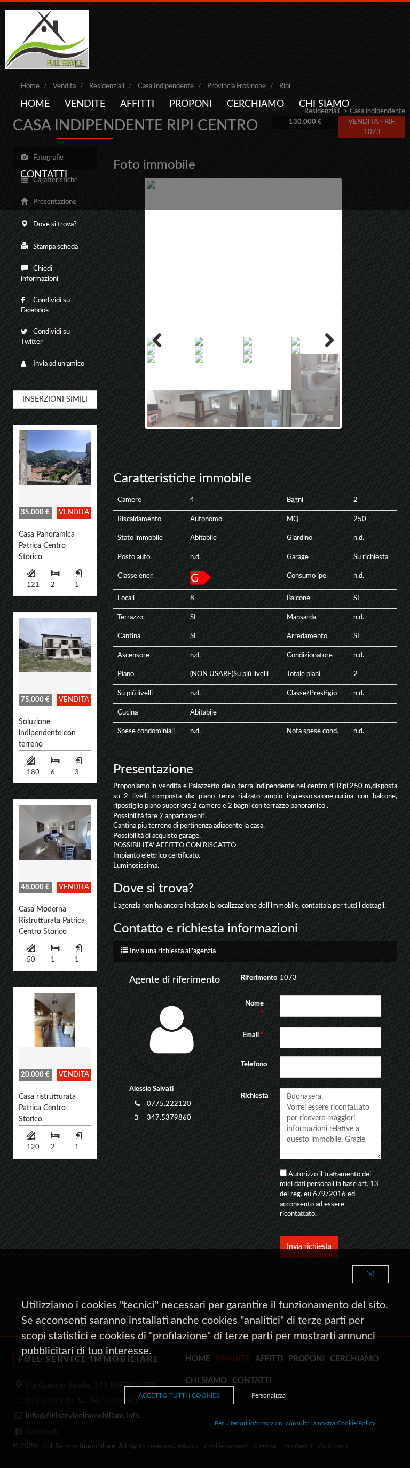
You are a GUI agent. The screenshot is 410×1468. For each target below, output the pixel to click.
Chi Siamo (324, 104)
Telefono (254, 1064)
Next (323, 340)
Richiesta (255, 1101)
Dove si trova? (54, 224)
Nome (254, 1008)
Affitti (137, 104)
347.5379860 (169, 1117)
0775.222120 (169, 1104)
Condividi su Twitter (45, 337)
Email (253, 1035)
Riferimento (256, 978)
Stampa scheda (54, 247)
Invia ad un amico (57, 363)
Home (35, 104)
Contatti (43, 174)
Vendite (85, 104)
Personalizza (268, 1395)
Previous (163, 340)
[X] (370, 1274)
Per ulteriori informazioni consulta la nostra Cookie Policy (295, 1423)
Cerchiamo (255, 104)
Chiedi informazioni (39, 273)
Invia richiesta (309, 1247)
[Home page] (47, 39)
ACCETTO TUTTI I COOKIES (179, 1395)
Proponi (190, 104)
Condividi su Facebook (45, 305)
